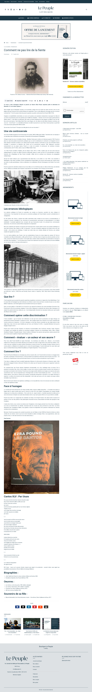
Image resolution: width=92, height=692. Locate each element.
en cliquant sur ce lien (78, 327)
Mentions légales (17, 674)
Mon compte (36, 679)
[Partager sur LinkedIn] (40, 101)
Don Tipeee (75, 364)
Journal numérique (37, 661)
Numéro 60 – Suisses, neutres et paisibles (74, 81)
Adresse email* (75, 102)
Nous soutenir (36, 666)
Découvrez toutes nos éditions (75, 86)
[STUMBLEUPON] (40, 607)
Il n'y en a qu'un (46, 12)
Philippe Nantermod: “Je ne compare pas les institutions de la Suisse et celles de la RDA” (75, 168)
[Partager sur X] (38, 101)
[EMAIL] (46, 607)
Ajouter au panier (75, 223)
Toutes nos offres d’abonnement (75, 91)
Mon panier (35, 682)
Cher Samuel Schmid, (68, 179)
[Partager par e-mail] (47, 101)
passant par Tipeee (67, 354)
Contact (35, 669)
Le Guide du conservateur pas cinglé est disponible (50, 631)
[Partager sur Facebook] (35, 101)
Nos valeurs (36, 663)
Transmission (14, 46)
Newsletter (35, 676)
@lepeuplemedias (66, 660)
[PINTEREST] (34, 607)
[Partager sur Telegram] (45, 101)
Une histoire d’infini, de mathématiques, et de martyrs (31, 631)
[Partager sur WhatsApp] (42, 101)
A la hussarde (7, 46)
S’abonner (35, 674)
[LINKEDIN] (29, 607)
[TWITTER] (23, 607)
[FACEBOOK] (17, 607)
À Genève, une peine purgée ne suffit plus (72, 140)
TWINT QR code (75, 347)
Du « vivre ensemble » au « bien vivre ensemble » (12, 631)
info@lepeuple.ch (17, 669)
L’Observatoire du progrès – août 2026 (72, 128)
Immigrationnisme (67, 156)
